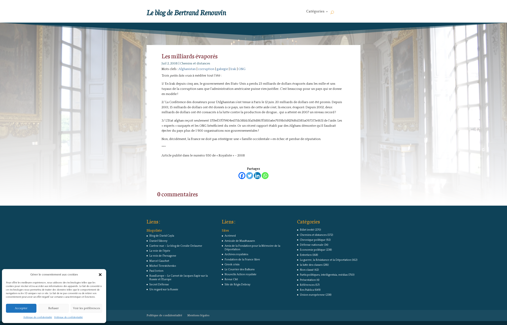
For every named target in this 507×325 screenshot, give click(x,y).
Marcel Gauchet (159, 261)
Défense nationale (311, 244)
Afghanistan (187, 69)
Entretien (306, 255)
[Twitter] (249, 175)
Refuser (53, 308)
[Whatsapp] (265, 175)
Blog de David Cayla (161, 235)
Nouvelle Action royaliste (240, 274)
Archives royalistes (236, 254)
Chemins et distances (195, 63)
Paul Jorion (156, 270)
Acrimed (230, 235)
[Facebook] (241, 175)
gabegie (222, 69)
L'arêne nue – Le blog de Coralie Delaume (175, 245)
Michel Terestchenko (162, 265)
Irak (233, 69)
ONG (242, 69)
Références (307, 285)
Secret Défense (159, 284)
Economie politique (312, 249)
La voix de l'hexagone (162, 255)
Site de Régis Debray (237, 284)
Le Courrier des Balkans (239, 269)
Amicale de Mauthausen (240, 241)
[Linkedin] (257, 175)
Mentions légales (198, 315)
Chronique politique (312, 240)
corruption (206, 69)
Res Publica (307, 289)
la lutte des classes (311, 265)
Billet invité (307, 229)
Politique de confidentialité (37, 317)
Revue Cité (231, 279)
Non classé (307, 269)
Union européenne (312, 294)
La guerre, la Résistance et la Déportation (325, 260)
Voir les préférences (86, 308)
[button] (100, 275)
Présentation (308, 280)
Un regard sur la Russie (163, 289)
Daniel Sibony (158, 241)
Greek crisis (232, 264)
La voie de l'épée (159, 250)
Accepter (21, 308)
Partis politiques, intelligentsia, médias (324, 274)
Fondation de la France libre (242, 259)
